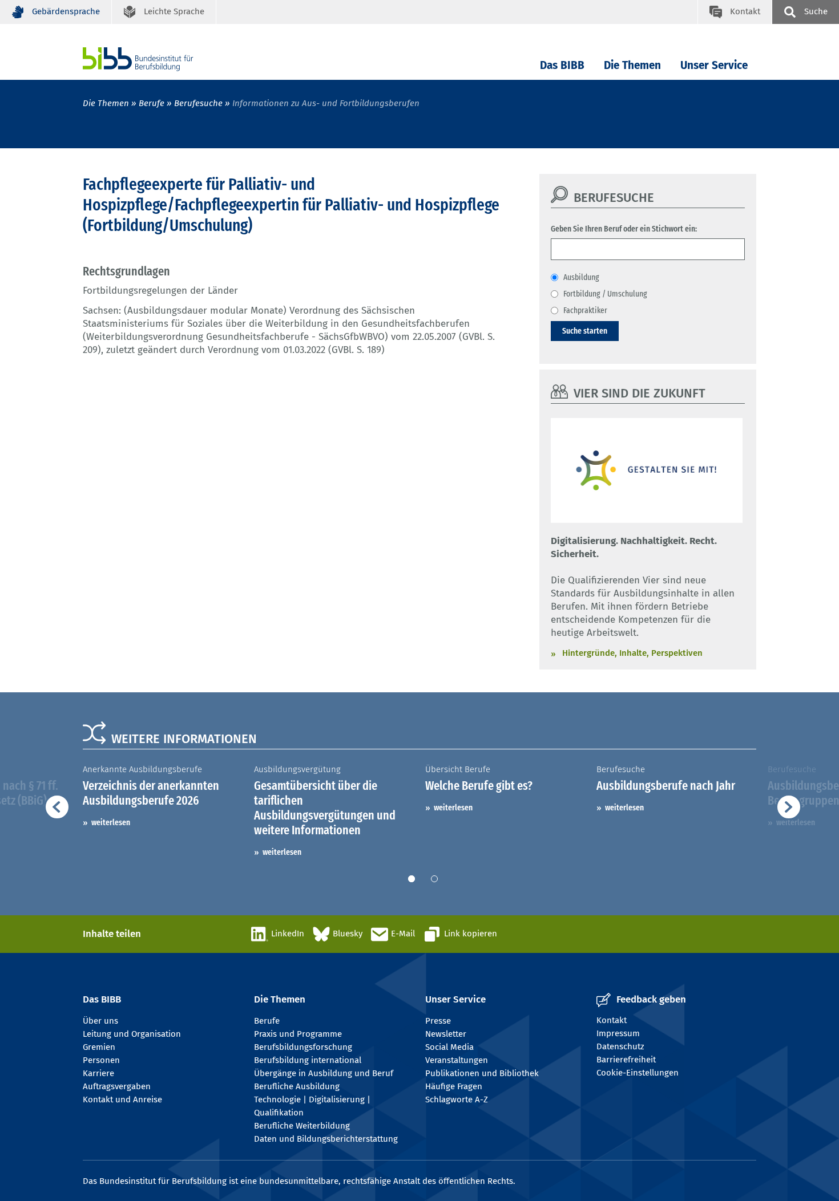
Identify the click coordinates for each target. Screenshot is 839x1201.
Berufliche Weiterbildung (302, 1126)
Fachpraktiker (585, 310)
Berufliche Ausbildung (297, 1086)
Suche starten (584, 331)
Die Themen (632, 65)
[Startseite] (155, 59)
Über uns (100, 1021)
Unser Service (714, 65)
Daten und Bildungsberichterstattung (326, 1139)
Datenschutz (620, 1046)
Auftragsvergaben (117, 1086)
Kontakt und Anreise (122, 1099)
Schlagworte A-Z (456, 1099)
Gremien (99, 1047)
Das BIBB (562, 65)
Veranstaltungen (456, 1060)
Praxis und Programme (298, 1034)
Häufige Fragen (453, 1086)
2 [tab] (434, 878)
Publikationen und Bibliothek (482, 1073)
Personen (101, 1060)
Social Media (449, 1047)
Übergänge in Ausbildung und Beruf (323, 1073)
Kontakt (611, 1020)
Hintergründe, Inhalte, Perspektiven (632, 653)
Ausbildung (581, 277)
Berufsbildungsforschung (303, 1047)
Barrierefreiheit (626, 1059)
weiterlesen (110, 822)
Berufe (151, 103)
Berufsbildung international (307, 1060)
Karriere (98, 1073)
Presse (438, 1021)
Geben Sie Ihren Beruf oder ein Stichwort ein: (624, 229)
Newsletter (445, 1034)
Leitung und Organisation (132, 1034)
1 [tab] (411, 878)
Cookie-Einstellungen (637, 1073)
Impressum (618, 1033)
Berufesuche (198, 103)
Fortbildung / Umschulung (605, 294)
